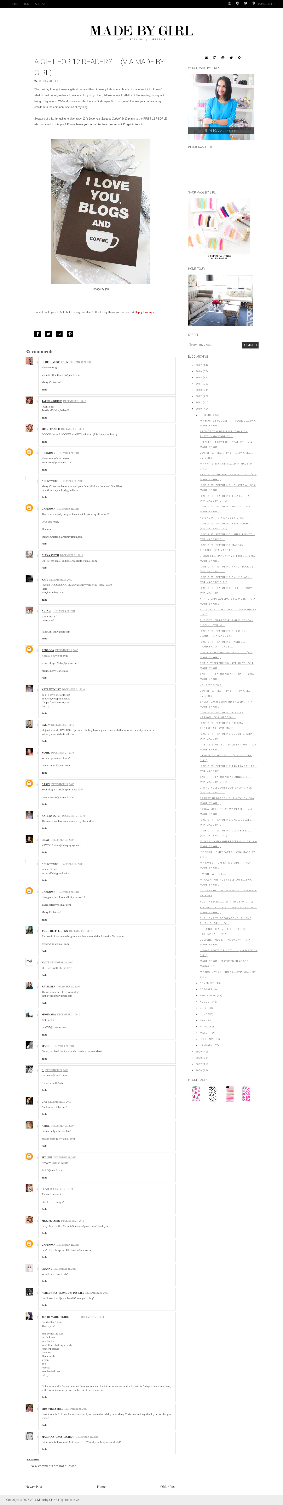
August (205, 1002)
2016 (199, 371)
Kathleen (49, 986)
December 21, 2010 (80, 362)
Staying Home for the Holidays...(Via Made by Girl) (228, 477)
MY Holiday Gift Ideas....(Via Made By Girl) (228, 974)
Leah (45, 1189)
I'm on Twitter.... (213, 874)
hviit (45, 962)
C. (43, 1070)
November (207, 983)
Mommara (49, 1014)
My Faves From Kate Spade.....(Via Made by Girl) (225, 865)
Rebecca (48, 650)
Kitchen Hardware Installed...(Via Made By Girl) (226, 445)
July (203, 1008)
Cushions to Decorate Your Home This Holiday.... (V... (225, 921)
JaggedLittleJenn (55, 931)
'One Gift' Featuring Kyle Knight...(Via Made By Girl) (226, 526)
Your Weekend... (212, 685)
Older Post (168, 1487)
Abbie (46, 1125)
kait (45, 579)
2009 (199, 1051)
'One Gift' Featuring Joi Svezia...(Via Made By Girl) (228, 488)
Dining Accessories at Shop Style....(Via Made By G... (228, 790)
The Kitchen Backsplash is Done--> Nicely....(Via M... (226, 623)
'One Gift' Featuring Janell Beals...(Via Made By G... (227, 822)
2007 (199, 1064)
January (206, 1045)
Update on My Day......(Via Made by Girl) (226, 758)
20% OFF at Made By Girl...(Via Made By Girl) (226, 693)
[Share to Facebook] (38, 334)
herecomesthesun (55, 362)
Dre (44, 1101)
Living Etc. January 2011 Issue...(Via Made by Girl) (227, 558)
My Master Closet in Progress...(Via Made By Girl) (228, 423)
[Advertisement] (219, 1134)
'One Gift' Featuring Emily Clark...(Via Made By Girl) (226, 580)
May (203, 1020)
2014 (199, 383)
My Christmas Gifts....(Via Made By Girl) (226, 466)
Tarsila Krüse (52, 401)
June (203, 1014)
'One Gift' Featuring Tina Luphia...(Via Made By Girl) (226, 498)
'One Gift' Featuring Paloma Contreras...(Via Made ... (221, 726)
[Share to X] (49, 334)
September (208, 995)
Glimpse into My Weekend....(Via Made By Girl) (228, 893)
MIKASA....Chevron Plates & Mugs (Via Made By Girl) (228, 844)
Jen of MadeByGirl (55, 1317)
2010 (199, 409)
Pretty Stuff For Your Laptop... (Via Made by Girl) (228, 747)
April (204, 1026)
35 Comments (48, 81)
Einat (46, 839)
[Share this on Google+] (60, 334)
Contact (40, 3)
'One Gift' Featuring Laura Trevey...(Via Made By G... (227, 537)
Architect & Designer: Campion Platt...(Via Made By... (223, 434)
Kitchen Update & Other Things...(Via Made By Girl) (228, 910)
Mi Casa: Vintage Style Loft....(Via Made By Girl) (226, 882)
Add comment (33, 1459)
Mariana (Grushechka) (58, 1436)
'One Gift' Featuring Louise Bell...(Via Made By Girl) (226, 833)
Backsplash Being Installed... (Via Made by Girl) (226, 704)
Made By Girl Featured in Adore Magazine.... (224, 964)
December (207, 415)
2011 (199, 402)
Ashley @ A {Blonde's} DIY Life (63, 1292)
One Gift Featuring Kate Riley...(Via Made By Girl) (227, 666)
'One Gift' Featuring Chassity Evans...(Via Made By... (222, 634)
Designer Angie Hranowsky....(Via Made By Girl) (225, 942)
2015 (199, 377)
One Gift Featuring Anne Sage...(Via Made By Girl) (227, 676)
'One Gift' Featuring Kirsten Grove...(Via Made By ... (228, 590)
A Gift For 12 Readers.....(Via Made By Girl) (228, 612)
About (26, 3)
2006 (199, 1070)
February (207, 1039)
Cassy (46, 784)
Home (14, 3)
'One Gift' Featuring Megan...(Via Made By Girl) (225, 509)
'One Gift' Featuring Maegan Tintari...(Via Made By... (221, 548)
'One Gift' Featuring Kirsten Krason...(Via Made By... (221, 715)
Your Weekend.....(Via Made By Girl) (226, 901)
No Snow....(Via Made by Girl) (222, 518)
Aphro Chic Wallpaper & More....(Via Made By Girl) (227, 601)
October (206, 989)
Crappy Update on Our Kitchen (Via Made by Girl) (227, 801)
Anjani (46, 611)
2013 (199, 390)
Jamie (46, 752)
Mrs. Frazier (51, 429)
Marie (46, 1046)
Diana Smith (50, 555)
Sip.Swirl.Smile (52, 1408)
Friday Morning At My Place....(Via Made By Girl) (226, 811)
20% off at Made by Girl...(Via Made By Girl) (226, 455)
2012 (199, 396)
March (205, 1033)
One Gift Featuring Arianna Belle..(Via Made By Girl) (226, 779)
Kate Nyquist (51, 689)
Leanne (47, 1268)
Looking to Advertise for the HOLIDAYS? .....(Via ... (223, 931)
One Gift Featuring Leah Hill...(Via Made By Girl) (226, 655)
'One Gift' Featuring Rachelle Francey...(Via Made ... (222, 644)
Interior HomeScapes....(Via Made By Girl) (227, 855)
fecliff (47, 1157)
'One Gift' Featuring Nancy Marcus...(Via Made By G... (228, 569)
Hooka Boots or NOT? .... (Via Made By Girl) (228, 953)
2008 (199, 1058)
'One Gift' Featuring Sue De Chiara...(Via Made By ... (227, 736)
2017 (199, 365)
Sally (46, 724)
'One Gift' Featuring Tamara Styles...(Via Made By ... (228, 769)
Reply (44, 389)
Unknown (48, 453)
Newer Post (33, 1487)
